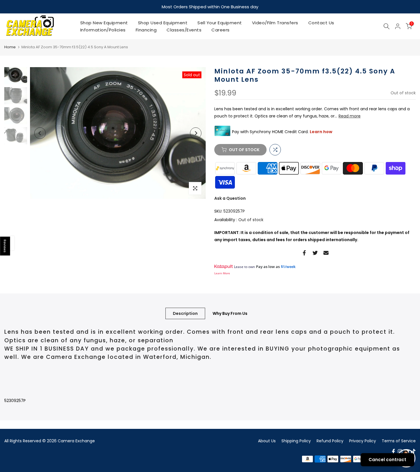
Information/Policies (103, 30)
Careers (220, 30)
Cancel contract (387, 460)
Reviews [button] (5, 246)
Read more (350, 116)
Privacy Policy (362, 440)
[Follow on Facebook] (393, 451)
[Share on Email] (326, 252)
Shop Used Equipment (163, 22)
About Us (267, 440)
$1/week (288, 266)
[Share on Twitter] (315, 252)
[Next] (195, 133)
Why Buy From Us (230, 313)
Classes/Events (184, 30)
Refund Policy (330, 440)
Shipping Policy (296, 440)
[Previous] (40, 133)
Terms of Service (399, 440)
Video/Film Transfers (275, 22)
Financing (146, 30)
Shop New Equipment (104, 22)
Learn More (222, 273)
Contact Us (321, 22)
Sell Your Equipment (219, 22)
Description (185, 313)
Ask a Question (230, 198)
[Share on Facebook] (304, 252)
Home (10, 46)
